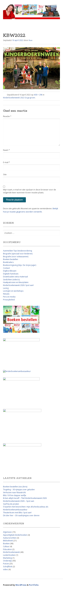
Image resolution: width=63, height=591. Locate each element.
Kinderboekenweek (11, 552)
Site (5, 174)
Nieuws (6, 294)
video (5, 569)
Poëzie (6, 563)
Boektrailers (8, 262)
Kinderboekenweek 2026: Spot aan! (18, 285)
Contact (6, 268)
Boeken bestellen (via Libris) (15, 486)
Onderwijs (7, 560)
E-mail (6, 162)
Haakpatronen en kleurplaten (15, 282)
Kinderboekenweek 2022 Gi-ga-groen (19, 97)
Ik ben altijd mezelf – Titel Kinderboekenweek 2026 (25, 498)
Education (7, 549)
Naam (6, 150)
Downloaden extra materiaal (15, 276)
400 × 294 (38, 94)
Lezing (6, 288)
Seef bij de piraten (11, 504)
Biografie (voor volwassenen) (15, 256)
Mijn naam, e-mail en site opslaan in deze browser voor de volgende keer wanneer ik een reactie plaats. (29, 191)
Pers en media (9, 296)
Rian (30, 40)
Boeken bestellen (10, 259)
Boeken (6, 543)
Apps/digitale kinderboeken (15, 535)
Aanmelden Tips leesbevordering (17, 250)
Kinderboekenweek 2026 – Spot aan (18, 501)
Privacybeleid (9, 299)
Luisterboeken (9, 555)
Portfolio (34, 584)
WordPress (20, 584)
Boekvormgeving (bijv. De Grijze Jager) (19, 265)
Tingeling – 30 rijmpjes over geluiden (19, 489)
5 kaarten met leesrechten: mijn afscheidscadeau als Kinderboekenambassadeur (25, 508)
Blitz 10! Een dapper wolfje (14, 495)
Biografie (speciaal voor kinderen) (17, 253)
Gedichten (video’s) (11, 279)
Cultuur (6, 546)
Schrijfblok (7, 566)
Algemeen (7, 532)
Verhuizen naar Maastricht (14, 492)
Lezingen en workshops (13, 291)
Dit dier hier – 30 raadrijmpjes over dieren (21, 515)
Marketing (7, 558)
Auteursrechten (9, 538)
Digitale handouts (10, 273)
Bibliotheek (8, 540)
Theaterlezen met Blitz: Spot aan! (17, 512)
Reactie (7, 116)
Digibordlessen (9, 271)
